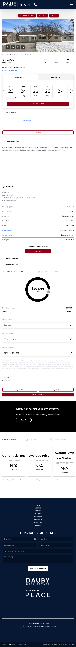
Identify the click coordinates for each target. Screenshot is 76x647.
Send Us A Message (38, 568)
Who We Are (38, 522)
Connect (38, 525)
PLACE (47, 623)
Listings (38, 508)
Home (38, 505)
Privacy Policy (46, 644)
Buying (38, 511)
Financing (38, 516)
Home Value (38, 519)
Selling (38, 514)
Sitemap (71, 644)
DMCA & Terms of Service (59, 644)
